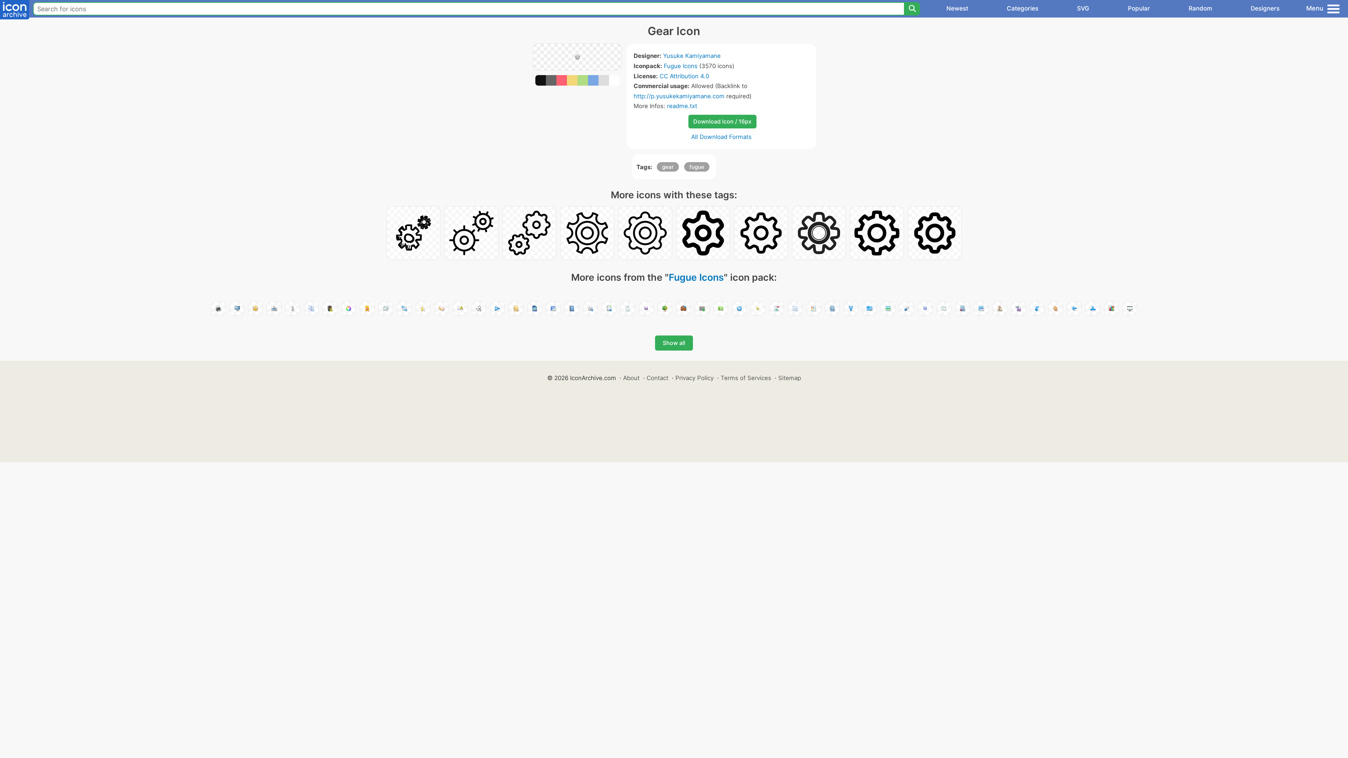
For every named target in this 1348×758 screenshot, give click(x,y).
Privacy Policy (694, 377)
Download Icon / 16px (722, 121)
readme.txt (682, 105)
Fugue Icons (681, 65)
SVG (1083, 8)
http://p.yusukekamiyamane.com (679, 96)
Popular (1139, 8)
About (631, 377)
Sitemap (789, 377)
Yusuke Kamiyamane (692, 55)
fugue (696, 167)
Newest (957, 8)
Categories (1022, 8)
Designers (1265, 8)
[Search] (912, 8)
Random (1200, 8)
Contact (657, 377)
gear (668, 167)
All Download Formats (721, 136)
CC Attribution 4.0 (684, 76)
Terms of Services (746, 377)
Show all (674, 342)
